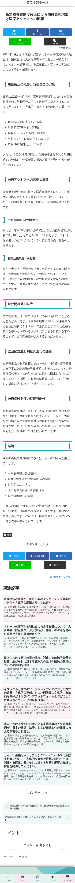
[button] (68, 520)
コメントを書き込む (37, 845)
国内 (9, 535)
